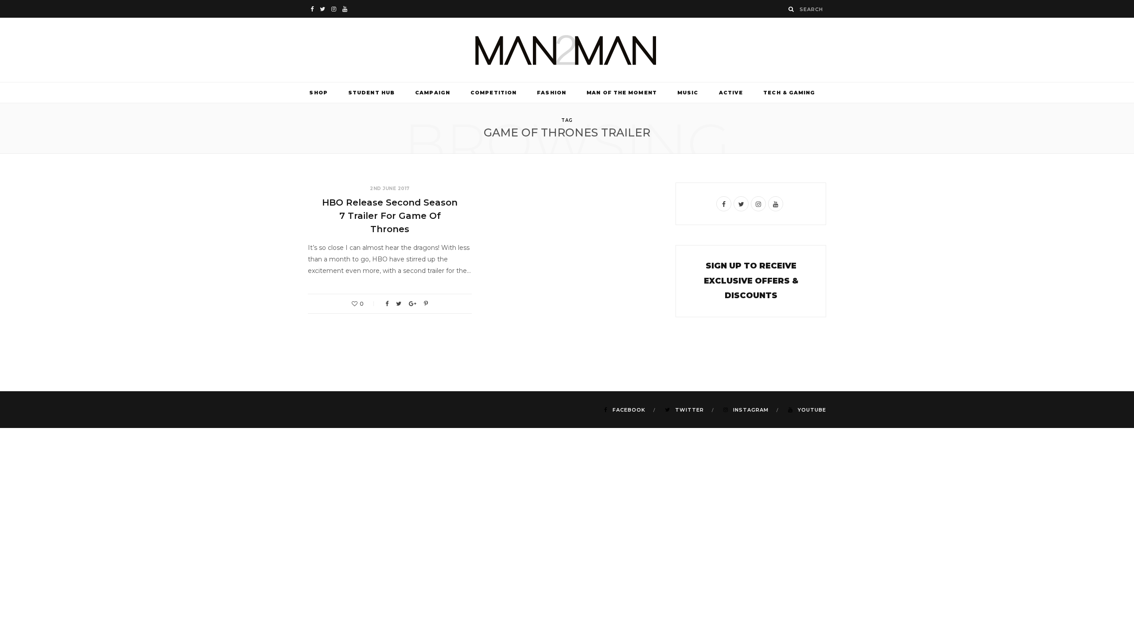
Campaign (432, 92)
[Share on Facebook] (386, 304)
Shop (318, 92)
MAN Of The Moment (621, 92)
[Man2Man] (567, 50)
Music (688, 92)
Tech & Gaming (789, 92)
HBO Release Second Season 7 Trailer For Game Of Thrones (390, 215)
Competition (493, 92)
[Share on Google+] (412, 304)
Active (731, 92)
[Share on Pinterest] (426, 304)
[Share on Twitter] (398, 304)
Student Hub (371, 92)
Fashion (551, 92)
